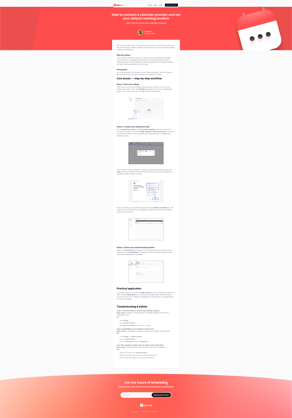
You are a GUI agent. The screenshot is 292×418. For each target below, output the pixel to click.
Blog (155, 5)
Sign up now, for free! (171, 5)
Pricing (150, 5)
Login (160, 5)
